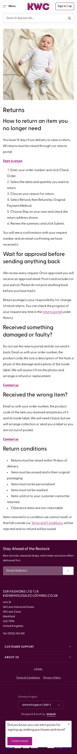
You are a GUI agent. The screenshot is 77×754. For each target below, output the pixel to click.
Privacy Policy (52, 677)
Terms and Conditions (46, 523)
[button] (10, 6)
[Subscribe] (68, 571)
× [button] (69, 724)
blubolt (51, 714)
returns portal (52, 312)
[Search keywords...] (69, 18)
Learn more (20, 741)
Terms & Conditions (28, 677)
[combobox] (38, 18)
